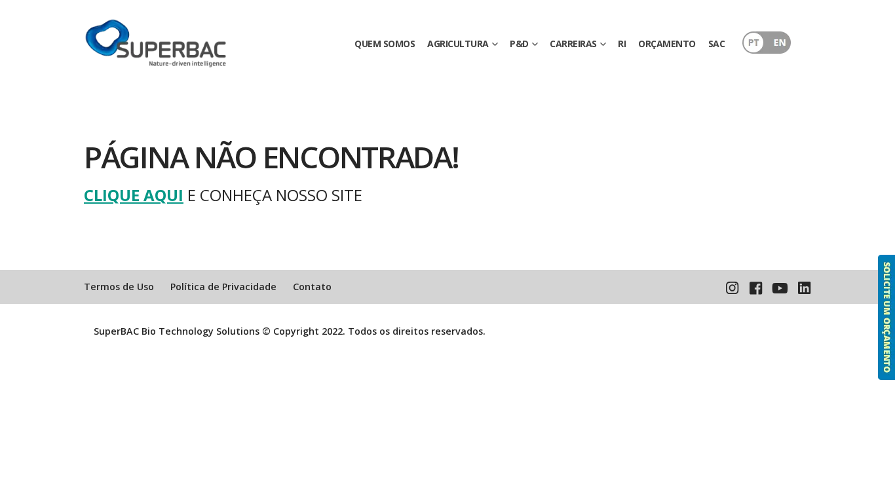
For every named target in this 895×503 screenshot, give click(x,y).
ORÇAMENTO (667, 43)
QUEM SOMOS (384, 43)
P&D (519, 43)
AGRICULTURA (458, 43)
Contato (312, 286)
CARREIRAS (573, 43)
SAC (716, 43)
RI (622, 43)
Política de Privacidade (223, 286)
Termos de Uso (119, 286)
